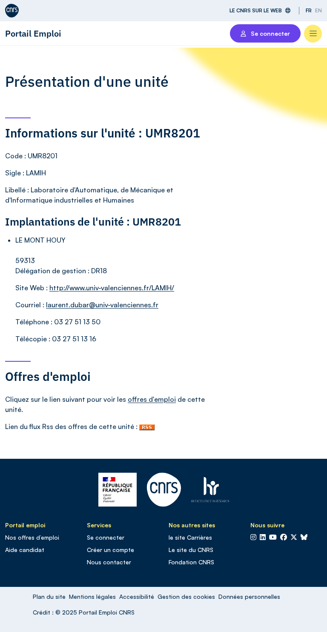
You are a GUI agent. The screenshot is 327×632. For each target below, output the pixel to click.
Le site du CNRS (191, 549)
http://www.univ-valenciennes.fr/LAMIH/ (111, 287)
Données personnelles (249, 596)
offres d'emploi (152, 399)
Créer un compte (110, 549)
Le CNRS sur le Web (255, 10)
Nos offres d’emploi (32, 537)
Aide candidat (24, 549)
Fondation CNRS (191, 562)
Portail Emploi (33, 33)
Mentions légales (92, 596)
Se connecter (105, 537)
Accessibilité (136, 596)
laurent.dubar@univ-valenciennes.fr (102, 304)
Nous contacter (109, 562)
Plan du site (49, 596)
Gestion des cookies (186, 596)
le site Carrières (190, 537)
